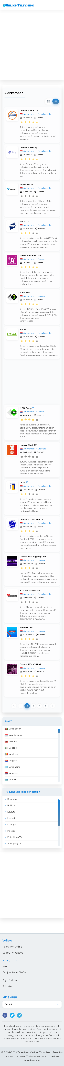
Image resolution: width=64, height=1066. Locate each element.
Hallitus (11, 805)
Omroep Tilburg (28, 148)
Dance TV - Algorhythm (33, 557)
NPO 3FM (25, 292)
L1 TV (22, 483)
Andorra (13, 754)
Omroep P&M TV (29, 111)
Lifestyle (11, 824)
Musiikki (11, 831)
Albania (13, 741)
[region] (32, 755)
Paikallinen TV (14, 837)
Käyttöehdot (10, 980)
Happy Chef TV (28, 445)
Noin (5, 966)
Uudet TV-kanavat (13, 953)
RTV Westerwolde (30, 590)
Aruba (12, 779)
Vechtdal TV (26, 185)
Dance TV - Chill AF (30, 664)
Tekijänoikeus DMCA (14, 972)
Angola (13, 761)
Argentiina (15, 767)
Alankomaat (16, 735)
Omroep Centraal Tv (31, 519)
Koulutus (12, 812)
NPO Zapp (26, 408)
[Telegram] (19, 1015)
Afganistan (15, 729)
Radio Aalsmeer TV (30, 256)
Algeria (13, 748)
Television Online (12, 947)
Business (12, 799)
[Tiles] (48, 101)
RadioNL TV (26, 628)
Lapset (11, 818)
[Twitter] (12, 1015)
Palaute (7, 986)
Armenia (13, 773)
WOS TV (24, 221)
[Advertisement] (32, 46)
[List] (55, 101)
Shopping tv (14, 843)
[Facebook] (4, 1015)
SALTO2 (24, 330)
